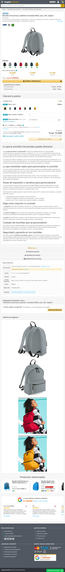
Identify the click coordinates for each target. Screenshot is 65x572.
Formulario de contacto (10, 554)
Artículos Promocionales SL (18, 570)
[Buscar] (62, 5)
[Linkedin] (8, 539)
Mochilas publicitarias (17, 292)
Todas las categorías (10, 556)
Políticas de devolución (10, 552)
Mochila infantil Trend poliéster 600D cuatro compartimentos (47, 482)
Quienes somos (41, 531)
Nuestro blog (40, 538)
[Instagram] (13, 539)
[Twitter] (5, 539)
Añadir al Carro (45, 139)
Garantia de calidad (42, 533)
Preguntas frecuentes (10, 547)
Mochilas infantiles (30, 292)
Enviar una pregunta (54, 310)
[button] (16, 70)
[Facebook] (11, 539)
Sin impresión (33, 119)
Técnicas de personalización (12, 549)
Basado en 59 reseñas (45, 559)
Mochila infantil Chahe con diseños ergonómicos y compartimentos (20, 482)
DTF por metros (41, 536)
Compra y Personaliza (32, 81)
